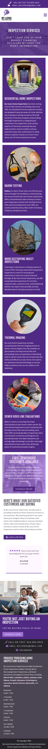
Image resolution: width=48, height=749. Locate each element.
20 (27, 576)
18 (23, 576)
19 (25, 576)
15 (39, 572)
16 (41, 572)
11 (30, 572)
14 (37, 572)
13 (34, 572)
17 (44, 572)
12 (32, 572)
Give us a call (32, 475)
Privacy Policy (35, 747)
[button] (36, 15)
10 (27, 572)
